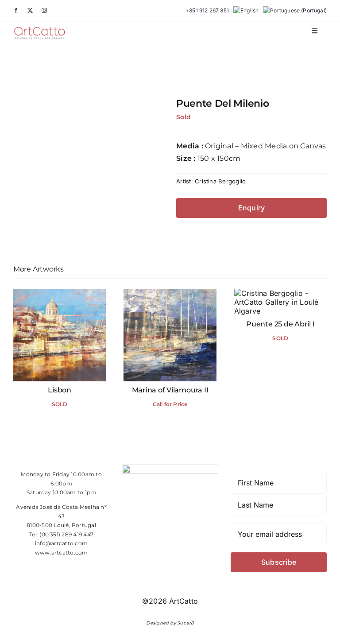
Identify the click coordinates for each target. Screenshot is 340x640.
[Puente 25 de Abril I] (280, 293)
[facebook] (16, 10)
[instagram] (44, 10)
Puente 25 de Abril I (280, 324)
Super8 (185, 623)
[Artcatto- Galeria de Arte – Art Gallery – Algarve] (39, 29)
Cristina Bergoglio (220, 181)
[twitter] (30, 10)
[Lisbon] (59, 293)
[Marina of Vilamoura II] (170, 293)
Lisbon (59, 390)
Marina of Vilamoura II (170, 390)
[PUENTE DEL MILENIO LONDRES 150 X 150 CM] (88, 168)
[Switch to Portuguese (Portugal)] (295, 10)
